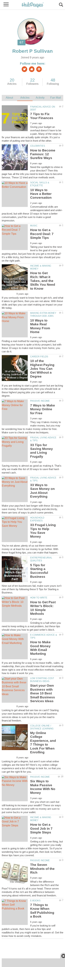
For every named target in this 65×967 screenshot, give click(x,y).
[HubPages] (32, 5)
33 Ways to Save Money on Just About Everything (42, 490)
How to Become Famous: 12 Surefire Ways (42, 154)
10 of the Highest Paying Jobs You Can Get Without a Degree (42, 368)
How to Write (38, 597)
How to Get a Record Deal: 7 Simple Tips (42, 234)
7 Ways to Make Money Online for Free (42, 409)
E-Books (35, 900)
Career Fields (39, 356)
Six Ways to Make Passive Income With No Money (42, 787)
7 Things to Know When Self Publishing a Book (42, 910)
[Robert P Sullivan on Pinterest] (39, 69)
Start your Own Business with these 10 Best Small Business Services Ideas (42, 693)
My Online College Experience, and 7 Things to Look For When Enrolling (43, 742)
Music (33, 225)
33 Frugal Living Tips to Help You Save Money (43, 530)
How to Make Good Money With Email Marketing (40, 647)
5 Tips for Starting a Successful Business (39, 570)
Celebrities (37, 146)
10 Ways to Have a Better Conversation (41, 194)
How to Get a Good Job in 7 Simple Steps (41, 828)
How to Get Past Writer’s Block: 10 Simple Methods (43, 607)
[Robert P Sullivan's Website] (31, 69)
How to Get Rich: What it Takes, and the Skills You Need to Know (42, 280)
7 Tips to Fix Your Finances (41, 116)
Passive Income (40, 401)
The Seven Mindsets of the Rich (42, 868)
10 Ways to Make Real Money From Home (40, 326)
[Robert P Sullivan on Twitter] (24, 69)
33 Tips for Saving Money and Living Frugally (41, 450)
